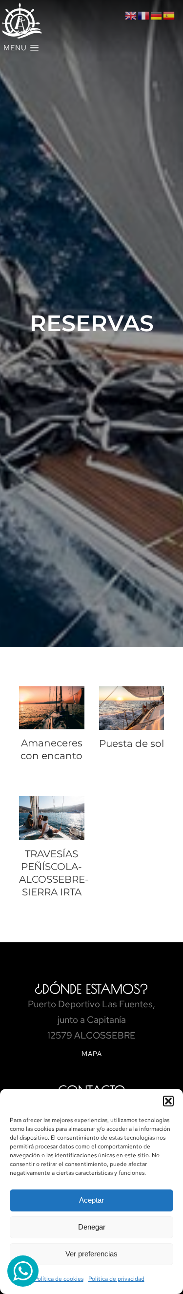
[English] (131, 15)
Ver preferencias (91, 1254)
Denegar (91, 1227)
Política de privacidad (116, 1279)
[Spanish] (169, 15)
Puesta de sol (131, 743)
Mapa (91, 1053)
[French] (144, 15)
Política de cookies (58, 1279)
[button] (168, 1101)
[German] (156, 15)
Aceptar (91, 1200)
